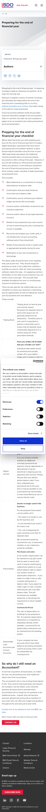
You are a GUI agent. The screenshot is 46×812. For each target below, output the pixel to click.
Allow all (23, 441)
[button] (10, 722)
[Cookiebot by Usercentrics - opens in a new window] (33, 361)
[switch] (40, 409)
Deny (23, 449)
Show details (33, 433)
